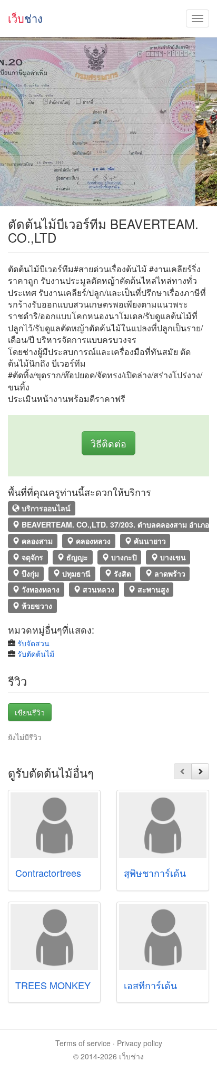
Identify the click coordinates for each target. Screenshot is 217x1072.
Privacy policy (139, 1043)
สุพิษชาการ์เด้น (155, 872)
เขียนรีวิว (30, 712)
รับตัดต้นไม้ (35, 653)
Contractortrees (48, 872)
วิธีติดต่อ (108, 443)
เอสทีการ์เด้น (150, 985)
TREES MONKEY (53, 985)
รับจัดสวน (33, 643)
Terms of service (83, 1043)
